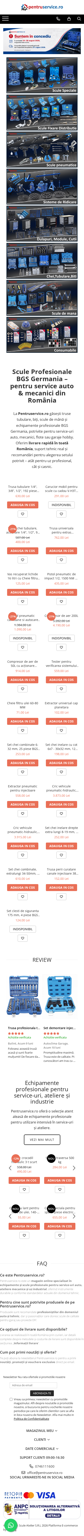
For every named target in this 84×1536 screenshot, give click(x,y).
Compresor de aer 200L (61, 616)
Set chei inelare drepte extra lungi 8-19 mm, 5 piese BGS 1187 (61, 830)
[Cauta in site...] (79, 19)
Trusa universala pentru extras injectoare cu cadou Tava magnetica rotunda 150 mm (61, 530)
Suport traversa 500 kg (60, 1160)
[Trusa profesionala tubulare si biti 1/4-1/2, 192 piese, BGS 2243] (24, 997)
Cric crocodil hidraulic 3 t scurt (24, 1160)
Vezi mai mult (42, 1140)
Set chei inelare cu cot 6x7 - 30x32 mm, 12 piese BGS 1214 (61, 747)
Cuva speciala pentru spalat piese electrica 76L (60, 1210)
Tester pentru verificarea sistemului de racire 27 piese (61, 663)
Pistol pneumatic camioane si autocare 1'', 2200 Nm (22, 618)
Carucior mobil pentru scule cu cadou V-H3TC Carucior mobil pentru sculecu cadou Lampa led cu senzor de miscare (61, 489)
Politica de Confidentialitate (31, 1419)
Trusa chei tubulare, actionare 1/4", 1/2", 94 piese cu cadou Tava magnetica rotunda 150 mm (22, 530)
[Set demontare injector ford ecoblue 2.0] (60, 997)
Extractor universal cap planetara (61, 705)
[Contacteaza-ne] (58, 19)
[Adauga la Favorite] (23, 514)
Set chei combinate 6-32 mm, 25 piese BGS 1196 (22, 747)
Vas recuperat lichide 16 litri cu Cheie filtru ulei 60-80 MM (22, 576)
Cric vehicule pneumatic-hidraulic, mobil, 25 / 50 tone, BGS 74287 (61, 788)
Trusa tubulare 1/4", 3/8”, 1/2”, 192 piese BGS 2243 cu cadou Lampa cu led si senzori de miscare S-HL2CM (23, 489)
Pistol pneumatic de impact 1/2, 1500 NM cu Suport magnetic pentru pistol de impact (61, 576)
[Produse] (6, 20)
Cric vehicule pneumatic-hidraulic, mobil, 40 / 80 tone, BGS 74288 (22, 830)
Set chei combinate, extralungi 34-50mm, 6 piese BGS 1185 (22, 871)
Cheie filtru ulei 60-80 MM (22, 705)
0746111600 (44, 1466)
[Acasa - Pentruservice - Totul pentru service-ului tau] (42, 7)
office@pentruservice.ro (44, 1472)
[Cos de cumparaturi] (69, 19)
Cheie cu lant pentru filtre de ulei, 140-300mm (24, 1210)
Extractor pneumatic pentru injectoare (22, 788)
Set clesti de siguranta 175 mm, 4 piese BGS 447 (23, 913)
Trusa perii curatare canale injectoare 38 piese (61, 871)
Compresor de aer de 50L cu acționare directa (22, 663)
